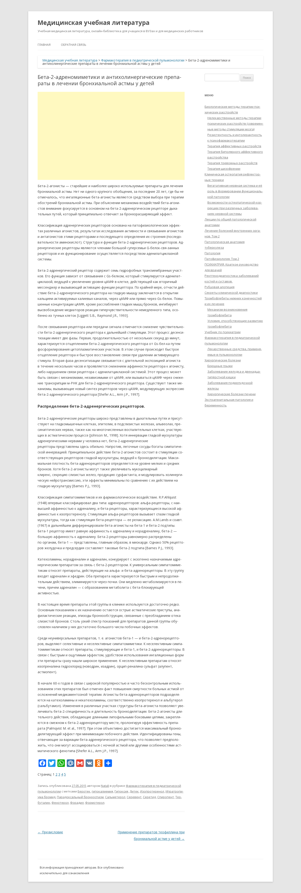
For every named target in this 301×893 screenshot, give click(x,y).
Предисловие (50, 832)
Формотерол (94, 802)
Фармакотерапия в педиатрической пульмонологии (142, 60)
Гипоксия (121, 791)
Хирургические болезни (223, 360)
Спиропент (165, 797)
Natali (105, 786)
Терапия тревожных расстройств (232, 163)
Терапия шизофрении (223, 168)
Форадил (77, 802)
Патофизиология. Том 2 (222, 259)
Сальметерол (115, 797)
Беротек (84, 791)
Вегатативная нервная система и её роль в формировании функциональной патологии (235, 191)
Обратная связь (73, 45)
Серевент (134, 797)
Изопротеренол (152, 791)
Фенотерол (60, 802)
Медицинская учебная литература (94, 22)
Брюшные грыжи (220, 366)
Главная (44, 45)
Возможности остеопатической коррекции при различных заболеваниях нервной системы (234, 208)
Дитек (134, 791)
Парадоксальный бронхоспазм (80, 797)
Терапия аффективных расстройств (234, 146)
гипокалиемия (102, 791)
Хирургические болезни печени (231, 394)
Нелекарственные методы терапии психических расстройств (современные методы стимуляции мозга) (235, 123)
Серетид (149, 797)
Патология (212, 253)
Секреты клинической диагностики (231, 292)
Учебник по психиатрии (223, 332)
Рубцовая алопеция (219, 287)
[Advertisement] (111, 136)
